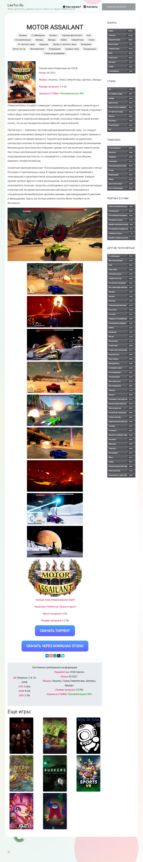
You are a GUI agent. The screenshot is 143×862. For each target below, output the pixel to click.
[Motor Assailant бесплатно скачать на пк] (55, 278)
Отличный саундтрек (121, 413)
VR (121, 130)
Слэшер (121, 314)
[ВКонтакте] (47, 655)
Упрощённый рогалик (121, 305)
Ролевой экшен (121, 274)
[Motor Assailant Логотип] (55, 578)
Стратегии (121, 58)
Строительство (121, 279)
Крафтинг (121, 332)
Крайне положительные (121, 224)
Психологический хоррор (121, 466)
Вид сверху (121, 359)
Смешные (121, 161)
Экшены (23, 35)
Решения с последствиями (121, 399)
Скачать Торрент (55, 631)
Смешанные (121, 211)
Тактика (121, 426)
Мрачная (121, 444)
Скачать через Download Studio (55, 646)
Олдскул (121, 448)
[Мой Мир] (55, 655)
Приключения (121, 40)
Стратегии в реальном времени (121, 350)
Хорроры (121, 157)
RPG (121, 53)
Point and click (121, 471)
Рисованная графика (121, 323)
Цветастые (121, 103)
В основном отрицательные (121, 229)
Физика (121, 292)
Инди (121, 31)
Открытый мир (121, 417)
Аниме (121, 98)
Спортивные (121, 71)
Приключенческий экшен (121, 422)
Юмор (121, 179)
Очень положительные (121, 207)
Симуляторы (78, 40)
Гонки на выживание (55, 53)
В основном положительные (121, 215)
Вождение (86, 44)
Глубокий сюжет (121, 368)
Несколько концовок (121, 283)
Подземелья (121, 355)
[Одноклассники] (51, 655)
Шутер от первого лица (121, 435)
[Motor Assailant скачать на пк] (55, 344)
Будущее (44, 44)
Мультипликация (121, 261)
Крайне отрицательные (121, 238)
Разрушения (55, 49)
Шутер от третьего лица (64, 44)
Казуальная (121, 44)
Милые (121, 116)
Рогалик (121, 301)
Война (64, 40)
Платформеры (121, 372)
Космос (53, 35)
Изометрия (121, 346)
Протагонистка (121, 408)
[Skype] (62, 655)
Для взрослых (121, 381)
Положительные (23, 40)
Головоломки (121, 377)
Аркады (52, 40)
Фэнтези (121, 152)
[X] (58, 655)
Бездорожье (90, 49)
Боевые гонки (72, 49)
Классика (121, 310)
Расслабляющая (121, 188)
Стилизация (121, 125)
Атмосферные (121, 148)
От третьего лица (26, 44)
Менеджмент (121, 363)
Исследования (121, 386)
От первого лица (121, 94)
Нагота (121, 395)
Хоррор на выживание (121, 319)
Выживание (121, 175)
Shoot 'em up (19, 49)
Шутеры (39, 40)
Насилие (121, 440)
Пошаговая (121, 341)
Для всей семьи (121, 184)
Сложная (121, 431)
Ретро (121, 170)
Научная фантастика (72, 35)
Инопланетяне (37, 49)
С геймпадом (38, 35)
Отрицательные (121, 233)
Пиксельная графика (121, 107)
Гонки (91, 40)
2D (121, 89)
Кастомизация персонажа (121, 287)
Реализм (121, 121)
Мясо (121, 457)
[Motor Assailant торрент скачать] (55, 311)
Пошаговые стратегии (121, 475)
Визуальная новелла (121, 404)
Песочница (121, 453)
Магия (121, 337)
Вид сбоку (121, 270)
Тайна (121, 462)
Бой (88, 35)
